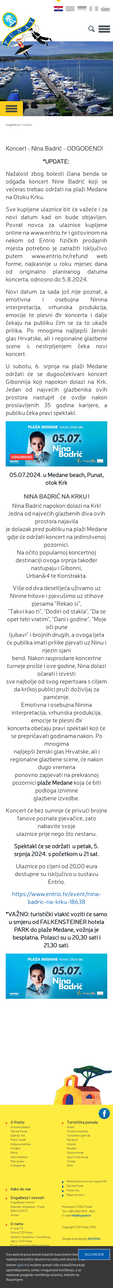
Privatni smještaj (77, 1131)
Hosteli (71, 1144)
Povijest (15, 1148)
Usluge (71, 1161)
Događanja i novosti (19, 124)
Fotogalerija (18, 1165)
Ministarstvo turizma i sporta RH (87, 1181)
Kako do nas (21, 1188)
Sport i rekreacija (77, 1157)
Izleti (70, 1165)
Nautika (72, 1148)
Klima (14, 1152)
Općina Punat (19, 1131)
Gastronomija (75, 1152)
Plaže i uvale (18, 1139)
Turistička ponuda (82, 1122)
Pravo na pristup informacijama (30, 1245)
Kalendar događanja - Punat (28, 1206)
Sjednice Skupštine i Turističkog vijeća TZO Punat (30, 1239)
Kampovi (72, 1139)
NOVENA (94, 1238)
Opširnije (23, 1264)
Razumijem (94, 1254)
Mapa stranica (75, 1194)
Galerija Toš (18, 1135)
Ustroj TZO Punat (22, 1232)
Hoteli (70, 1127)
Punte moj (73, 1190)
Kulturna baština (21, 1144)
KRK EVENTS (19, 1211)
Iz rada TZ (17, 1228)
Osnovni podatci (20, 1127)
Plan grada (17, 1161)
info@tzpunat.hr (81, 1215)
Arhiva (15, 1215)
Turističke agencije (78, 1135)
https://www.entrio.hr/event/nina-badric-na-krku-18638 (56, 897)
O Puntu (17, 1122)
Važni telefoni (19, 1157)
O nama (17, 1223)
